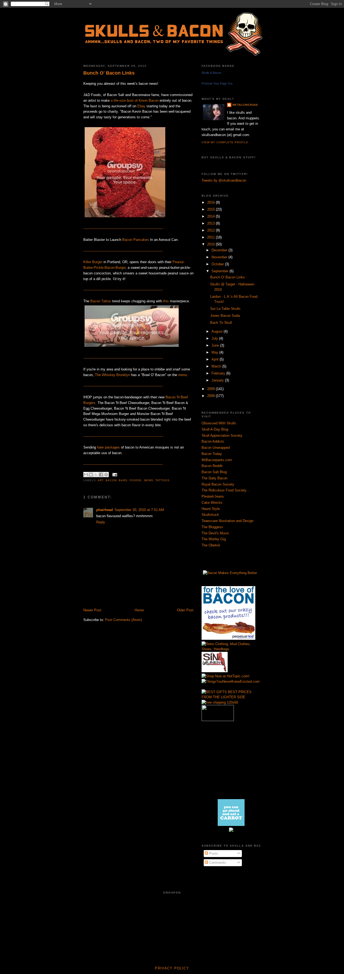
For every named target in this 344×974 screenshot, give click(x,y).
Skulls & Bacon (211, 72)
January (218, 380)
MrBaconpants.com (217, 460)
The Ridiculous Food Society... (225, 490)
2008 (211, 396)
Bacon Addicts (213, 441)
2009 (211, 389)
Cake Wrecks (212, 503)
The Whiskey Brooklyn (112, 375)
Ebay (141, 106)
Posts (213, 853)
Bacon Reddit (212, 466)
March (217, 366)
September (221, 271)
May (215, 352)
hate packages (108, 447)
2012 (211, 230)
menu (182, 375)
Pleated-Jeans (213, 496)
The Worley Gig (214, 539)
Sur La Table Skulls (225, 309)
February (219, 373)
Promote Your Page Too (217, 83)
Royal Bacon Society (218, 484)
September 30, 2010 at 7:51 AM (139, 510)
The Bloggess (212, 527)
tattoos (162, 480)
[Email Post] (114, 474)
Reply (100, 522)
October (218, 264)
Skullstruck (210, 515)
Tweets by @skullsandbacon (224, 180)
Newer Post (92, 610)
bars (123, 480)
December (220, 250)
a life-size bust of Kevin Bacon (135, 100)
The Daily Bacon (214, 478)
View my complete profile (225, 142)
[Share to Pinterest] (106, 474)
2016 (211, 202)
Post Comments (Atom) (123, 620)
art (100, 480)
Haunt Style (211, 509)
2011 (211, 237)
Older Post (185, 610)
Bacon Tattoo (100, 301)
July (215, 338)
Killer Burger (92, 262)
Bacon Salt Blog (214, 472)
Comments (217, 863)
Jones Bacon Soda (225, 316)
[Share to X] (96, 474)
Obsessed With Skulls (219, 423)
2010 (211, 244)
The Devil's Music (215, 533)
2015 (211, 209)
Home (139, 610)
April (216, 359)
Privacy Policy (172, 968)
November (220, 257)
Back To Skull (221, 323)
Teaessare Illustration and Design (227, 521)
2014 (211, 216)
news (148, 480)
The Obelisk (211, 545)
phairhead (104, 510)
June (216, 345)
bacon (111, 480)
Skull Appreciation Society (222, 435)
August (218, 331)
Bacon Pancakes (135, 240)
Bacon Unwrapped (216, 448)
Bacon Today (212, 454)
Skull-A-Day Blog (215, 429)
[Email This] (85, 474)
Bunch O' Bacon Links (109, 73)
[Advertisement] (146, 602)
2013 (211, 223)
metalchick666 (245, 104)
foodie (136, 480)
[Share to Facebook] (101, 474)
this (166, 301)
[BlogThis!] (91, 474)
